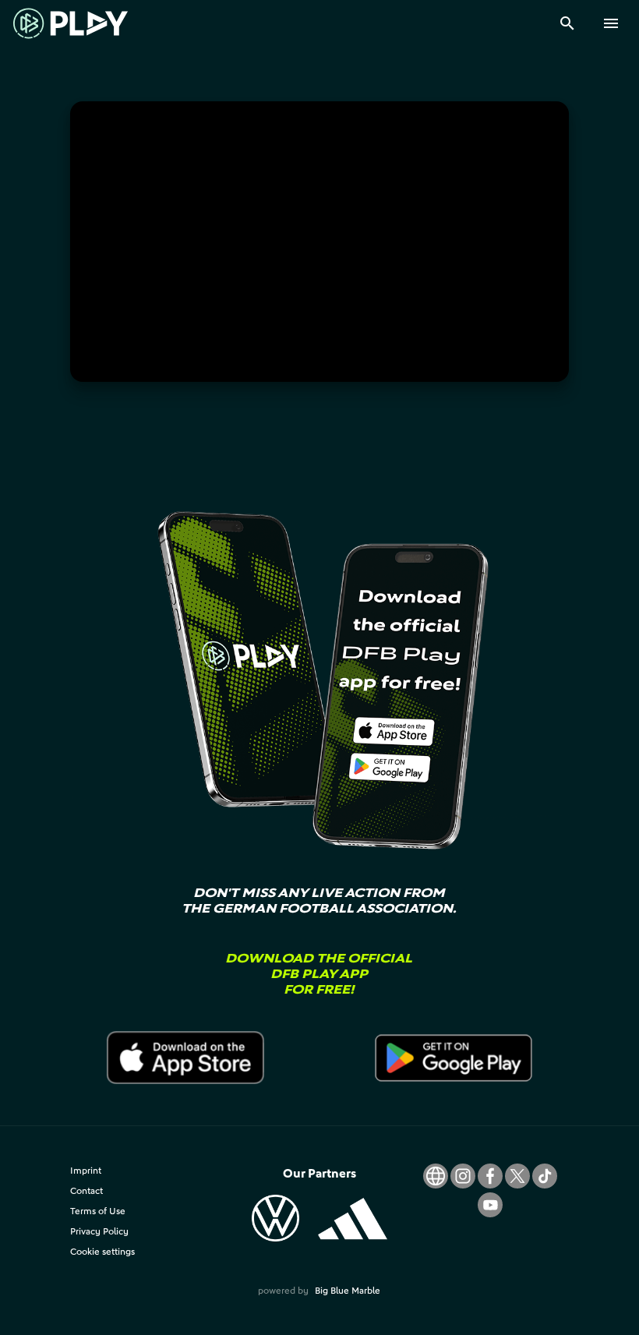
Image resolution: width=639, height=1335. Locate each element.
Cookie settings (102, 1251)
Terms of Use (97, 1211)
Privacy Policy (99, 1231)
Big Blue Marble (347, 1290)
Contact (86, 1190)
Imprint (85, 1170)
